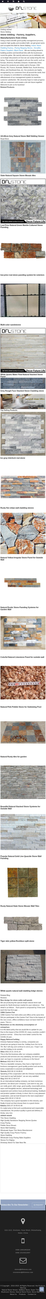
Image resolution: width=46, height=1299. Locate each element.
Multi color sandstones (10, 325)
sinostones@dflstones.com (23, 1272)
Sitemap (23, 1288)
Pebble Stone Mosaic (8, 1125)
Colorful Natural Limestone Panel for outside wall (22, 657)
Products (22, 1294)
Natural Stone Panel (23, 1292)
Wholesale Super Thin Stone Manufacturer (16, 1130)
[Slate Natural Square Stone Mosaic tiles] (23, 157)
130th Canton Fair (7, 1012)
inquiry (39, 1205)
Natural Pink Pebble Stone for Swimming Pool (20, 707)
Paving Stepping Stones (23, 48)
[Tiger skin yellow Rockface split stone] (23, 924)
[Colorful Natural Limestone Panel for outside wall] (23, 633)
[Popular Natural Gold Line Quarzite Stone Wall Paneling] (23, 832)
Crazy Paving (5, 1123)
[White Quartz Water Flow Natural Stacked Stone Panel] (23, 350)
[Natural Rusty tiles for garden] (23, 732)
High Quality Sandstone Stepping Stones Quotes (18, 1120)
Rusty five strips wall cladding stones (17, 508)
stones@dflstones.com (23, 1269)
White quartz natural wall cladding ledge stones (21, 991)
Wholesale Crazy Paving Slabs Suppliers (15, 1138)
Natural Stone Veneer (10, 1290)
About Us (13, 1294)
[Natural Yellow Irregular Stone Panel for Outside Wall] (23, 533)
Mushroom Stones (8, 1292)
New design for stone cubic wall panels (16, 1000)
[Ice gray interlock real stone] (23, 434)
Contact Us (32, 1294)
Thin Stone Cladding (8, 1118)
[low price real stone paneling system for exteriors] (23, 251)
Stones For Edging (7, 1140)
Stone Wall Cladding (7, 1128)
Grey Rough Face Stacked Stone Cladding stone (22, 391)
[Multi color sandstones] (23, 300)
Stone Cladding (6, 1135)
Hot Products (40, 1286)
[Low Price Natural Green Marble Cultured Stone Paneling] (23, 201)
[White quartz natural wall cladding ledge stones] (23, 966)
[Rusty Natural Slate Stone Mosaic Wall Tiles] (23, 882)
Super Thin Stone (37, 1290)
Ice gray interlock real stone (12, 458)
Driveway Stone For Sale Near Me (13, 1142)
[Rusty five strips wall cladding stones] (23, 483)
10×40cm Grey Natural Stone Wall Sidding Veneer (22, 136)
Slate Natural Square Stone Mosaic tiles (18, 175)
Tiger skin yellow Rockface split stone (17, 941)
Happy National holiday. (10, 1039)
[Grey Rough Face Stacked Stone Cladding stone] (23, 383)
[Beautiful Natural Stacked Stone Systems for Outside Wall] (23, 782)
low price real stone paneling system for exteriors (22, 275)
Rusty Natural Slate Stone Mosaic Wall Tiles (19, 906)
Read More (4, 139)
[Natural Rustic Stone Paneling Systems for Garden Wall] (23, 583)
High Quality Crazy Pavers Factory (13, 1133)
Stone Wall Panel (38, 1292)
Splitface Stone (24, 1290)
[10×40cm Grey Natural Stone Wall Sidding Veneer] (23, 111)
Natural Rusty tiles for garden (13, 757)
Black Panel (18, 50)
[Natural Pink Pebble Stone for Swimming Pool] (23, 682)
